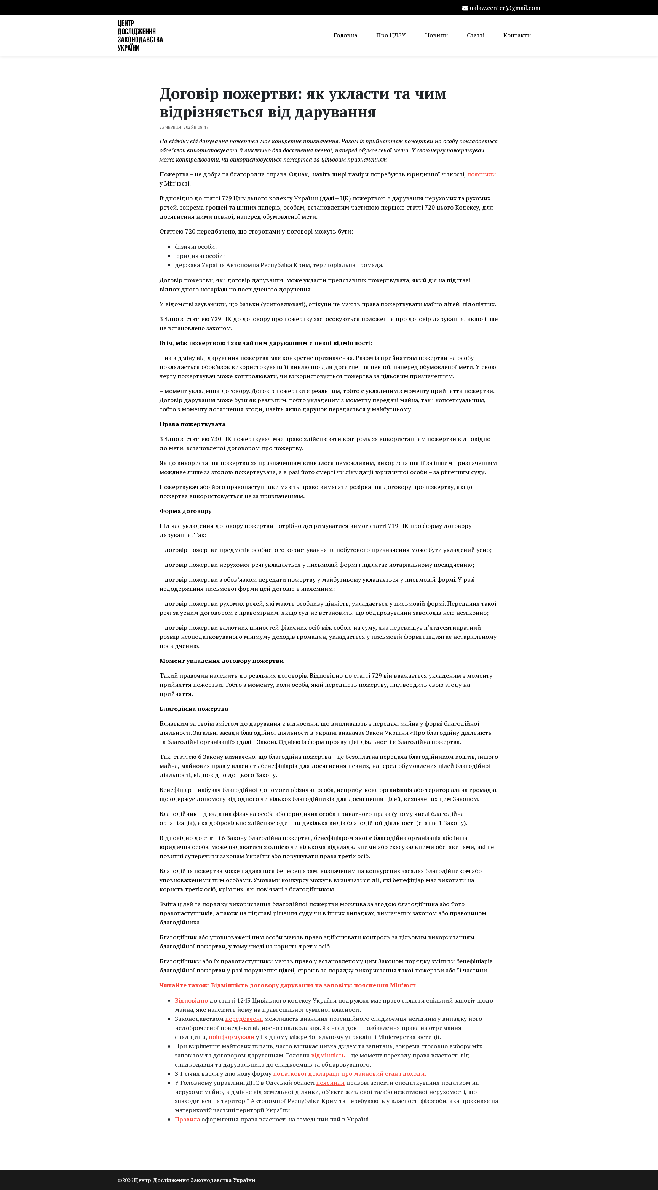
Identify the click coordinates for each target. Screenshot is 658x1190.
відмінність (328, 1055)
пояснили (481, 174)
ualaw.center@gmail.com (505, 7)
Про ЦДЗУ (391, 35)
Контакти (517, 35)
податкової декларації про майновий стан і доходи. (349, 1073)
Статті (475, 35)
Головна (345, 35)
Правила (187, 1119)
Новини (436, 35)
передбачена (244, 1018)
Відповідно (191, 1000)
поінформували (231, 1037)
